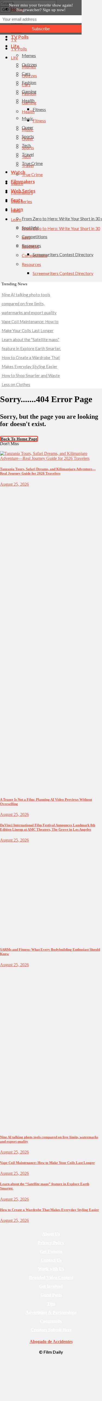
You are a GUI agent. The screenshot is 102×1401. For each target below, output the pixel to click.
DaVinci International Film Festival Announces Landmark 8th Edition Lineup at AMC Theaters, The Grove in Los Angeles (47, 827)
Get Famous (51, 1251)
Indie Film (7, 489)
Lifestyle (6, 449)
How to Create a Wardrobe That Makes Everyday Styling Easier (49, 1210)
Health (5, 845)
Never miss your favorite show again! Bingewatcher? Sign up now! (41, 7)
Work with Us (51, 1269)
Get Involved (51, 1286)
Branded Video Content (51, 1277)
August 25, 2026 (14, 484)
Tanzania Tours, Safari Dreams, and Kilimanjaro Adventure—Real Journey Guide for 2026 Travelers (48, 471)
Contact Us (51, 1260)
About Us (51, 1234)
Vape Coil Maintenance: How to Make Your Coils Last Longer (47, 1163)
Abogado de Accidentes (51, 1341)
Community (51, 1321)
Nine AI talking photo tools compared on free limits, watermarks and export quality (29, 303)
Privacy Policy (51, 1242)
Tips (51, 1303)
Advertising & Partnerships (51, 1312)
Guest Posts (51, 1295)
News (4, 970)
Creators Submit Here (51, 1329)
